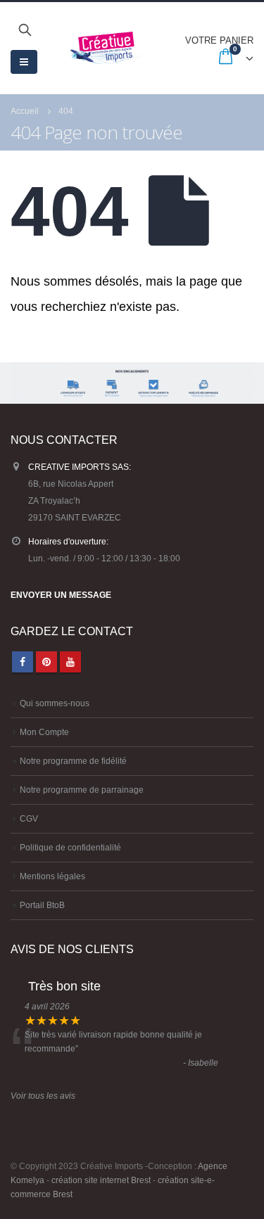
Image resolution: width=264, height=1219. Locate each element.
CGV (29, 818)
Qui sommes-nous (54, 703)
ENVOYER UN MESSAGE (61, 594)
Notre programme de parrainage (82, 789)
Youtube (70, 661)
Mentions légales (52, 876)
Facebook (22, 661)
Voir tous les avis (43, 1095)
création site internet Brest (101, 1180)
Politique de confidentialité (70, 847)
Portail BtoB (42, 905)
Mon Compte (44, 731)
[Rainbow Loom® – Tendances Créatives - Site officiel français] (107, 48)
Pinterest (46, 661)
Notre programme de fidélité (73, 760)
